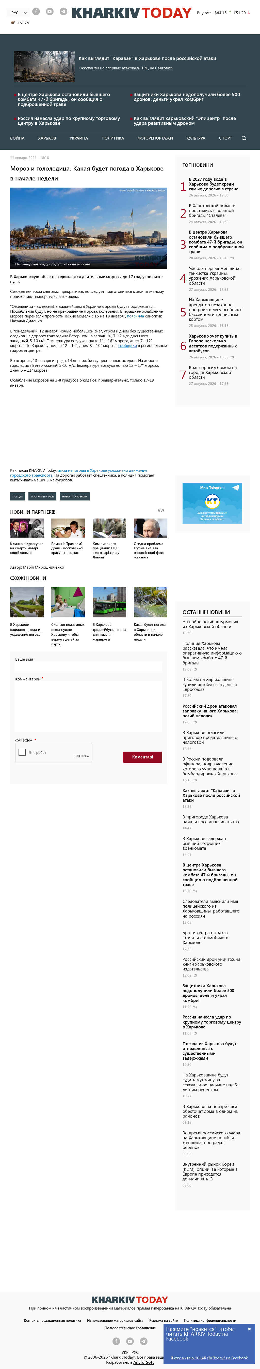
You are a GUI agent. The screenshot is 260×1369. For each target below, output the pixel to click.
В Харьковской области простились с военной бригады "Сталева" (212, 210)
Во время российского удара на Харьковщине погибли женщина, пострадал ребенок (211, 1140)
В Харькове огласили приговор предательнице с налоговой (210, 737)
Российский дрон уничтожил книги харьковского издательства (211, 963)
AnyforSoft (143, 1362)
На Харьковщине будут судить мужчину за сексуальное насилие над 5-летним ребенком (211, 1082)
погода (18, 496)
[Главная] (132, 13)
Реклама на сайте (163, 1320)
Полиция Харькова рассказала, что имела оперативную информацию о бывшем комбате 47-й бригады (212, 652)
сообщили (127, 345)
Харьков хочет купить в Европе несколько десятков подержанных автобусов (213, 343)
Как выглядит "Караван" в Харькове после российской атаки (147, 58)
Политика (113, 138)
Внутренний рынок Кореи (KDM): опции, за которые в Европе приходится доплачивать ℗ (210, 1171)
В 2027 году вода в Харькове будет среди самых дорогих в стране (213, 183)
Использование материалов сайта (115, 1320)
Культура (195, 138)
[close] (249, 1328)
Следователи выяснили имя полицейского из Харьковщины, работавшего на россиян (211, 908)
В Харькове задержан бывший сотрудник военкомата (204, 843)
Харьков (47, 138)
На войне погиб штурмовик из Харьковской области (210, 624)
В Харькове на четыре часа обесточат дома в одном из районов (210, 1111)
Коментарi (142, 757)
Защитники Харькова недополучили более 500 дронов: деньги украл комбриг (187, 96)
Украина (79, 138)
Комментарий (27, 678)
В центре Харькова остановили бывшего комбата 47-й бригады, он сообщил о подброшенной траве (64, 99)
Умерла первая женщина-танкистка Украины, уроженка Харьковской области (215, 275)
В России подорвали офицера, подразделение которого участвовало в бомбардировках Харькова (210, 766)
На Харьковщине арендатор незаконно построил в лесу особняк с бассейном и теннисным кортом (215, 309)
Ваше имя (24, 659)
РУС (135, 1352)
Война (17, 138)
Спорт (225, 138)
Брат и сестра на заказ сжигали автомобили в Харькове (205, 937)
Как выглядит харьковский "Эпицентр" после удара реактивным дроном (185, 120)
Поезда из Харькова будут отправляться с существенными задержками (209, 1051)
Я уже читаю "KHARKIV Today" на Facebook (209, 1357)
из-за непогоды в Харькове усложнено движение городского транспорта (78, 472)
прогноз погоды (42, 496)
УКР (125, 1352)
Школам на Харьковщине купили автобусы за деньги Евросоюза (210, 684)
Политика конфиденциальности (210, 1320)
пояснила (135, 315)
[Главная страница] (130, 1300)
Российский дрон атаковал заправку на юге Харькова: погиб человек (210, 710)
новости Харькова (74, 496)
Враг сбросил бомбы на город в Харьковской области (213, 372)
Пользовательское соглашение (130, 1327)
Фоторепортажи (155, 138)
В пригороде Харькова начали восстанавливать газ (211, 819)
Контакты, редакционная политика (52, 1320)
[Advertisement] (88, 428)
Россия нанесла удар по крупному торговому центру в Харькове (69, 120)
